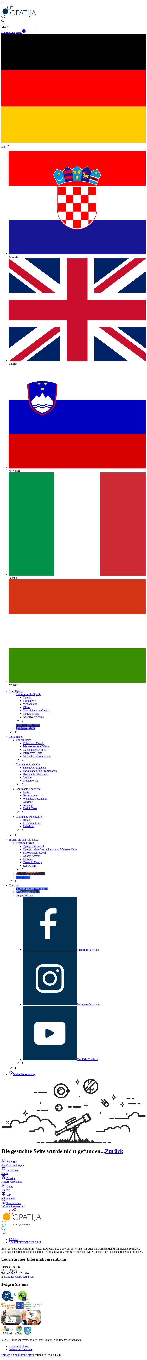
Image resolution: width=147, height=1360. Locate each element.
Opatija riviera (31, 713)
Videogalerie (30, 703)
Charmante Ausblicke (28, 764)
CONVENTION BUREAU (25, 1242)
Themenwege (30, 780)
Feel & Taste (30, 808)
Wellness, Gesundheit (35, 798)
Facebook (88, 949)
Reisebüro (28, 826)
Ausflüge (28, 805)
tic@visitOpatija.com (22, 1276)
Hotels (26, 819)
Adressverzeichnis (33, 716)
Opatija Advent (31, 855)
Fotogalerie (29, 700)
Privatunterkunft (32, 823)
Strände (27, 777)
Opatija (27, 697)
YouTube (87, 1059)
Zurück (114, 1151)
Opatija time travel (33, 846)
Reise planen (16, 736)
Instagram (88, 1004)
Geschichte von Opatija (36, 710)
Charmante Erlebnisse (28, 788)
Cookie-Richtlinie (19, 1346)
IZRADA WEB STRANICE (18, 1355)
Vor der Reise (23, 739)
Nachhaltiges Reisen (34, 749)
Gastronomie (30, 795)
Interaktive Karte (32, 752)
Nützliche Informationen (37, 756)
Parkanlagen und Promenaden (40, 770)
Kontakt (13, 885)
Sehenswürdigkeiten (34, 767)
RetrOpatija (29, 865)
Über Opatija (16, 691)
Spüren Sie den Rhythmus (23, 839)
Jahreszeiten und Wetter (36, 746)
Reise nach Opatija (33, 743)
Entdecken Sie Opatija (28, 694)
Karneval (28, 859)
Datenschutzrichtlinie (20, 1349)
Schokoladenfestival (34, 852)
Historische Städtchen (35, 774)
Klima (26, 707)
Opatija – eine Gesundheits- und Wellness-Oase (50, 849)
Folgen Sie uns (24, 895)
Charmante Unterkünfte (29, 816)
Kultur (26, 792)
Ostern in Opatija (32, 862)
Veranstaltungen (25, 842)
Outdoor (27, 801)
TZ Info (13, 1239)
